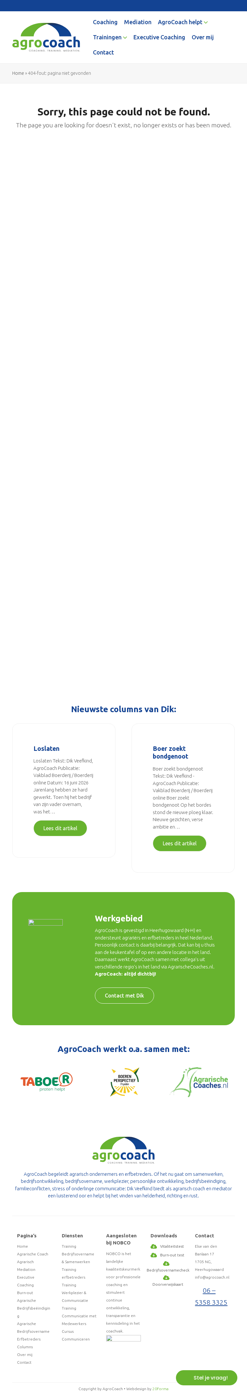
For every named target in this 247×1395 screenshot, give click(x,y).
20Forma (160, 1389)
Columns (25, 1347)
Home (18, 73)
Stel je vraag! (211, 1377)
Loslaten (46, 748)
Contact (24, 1362)
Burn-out (25, 1293)
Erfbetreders (29, 1339)
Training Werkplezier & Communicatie (75, 1292)
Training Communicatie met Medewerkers (79, 1316)
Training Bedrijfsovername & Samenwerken (78, 1254)
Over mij (24, 1354)
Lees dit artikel (60, 828)
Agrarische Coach (32, 1254)
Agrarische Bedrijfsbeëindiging (33, 1308)
